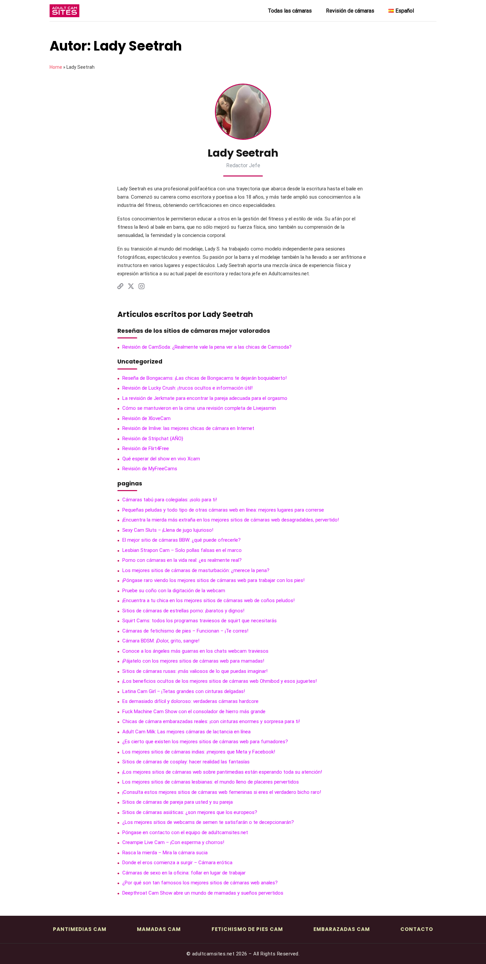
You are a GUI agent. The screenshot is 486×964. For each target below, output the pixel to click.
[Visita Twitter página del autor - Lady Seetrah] (131, 287)
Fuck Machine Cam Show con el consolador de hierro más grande (193, 711)
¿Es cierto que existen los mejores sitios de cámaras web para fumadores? (205, 742)
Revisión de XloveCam (146, 418)
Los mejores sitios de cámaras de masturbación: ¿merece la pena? (195, 570)
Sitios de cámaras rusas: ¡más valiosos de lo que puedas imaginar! (194, 671)
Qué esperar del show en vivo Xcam (161, 459)
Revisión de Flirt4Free (145, 448)
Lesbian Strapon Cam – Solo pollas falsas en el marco (182, 550)
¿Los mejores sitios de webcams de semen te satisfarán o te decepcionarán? (208, 822)
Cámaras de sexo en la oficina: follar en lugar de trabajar (184, 873)
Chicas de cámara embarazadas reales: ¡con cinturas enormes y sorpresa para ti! (211, 721)
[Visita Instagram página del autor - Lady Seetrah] (141, 287)
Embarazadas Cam (341, 929)
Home (56, 67)
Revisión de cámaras (350, 11)
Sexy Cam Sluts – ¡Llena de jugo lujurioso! (167, 530)
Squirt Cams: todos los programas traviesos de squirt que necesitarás (199, 621)
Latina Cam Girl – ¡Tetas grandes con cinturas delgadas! (183, 691)
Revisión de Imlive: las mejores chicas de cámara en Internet (188, 428)
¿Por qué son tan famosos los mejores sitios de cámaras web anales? (200, 883)
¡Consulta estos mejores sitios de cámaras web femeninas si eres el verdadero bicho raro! (221, 792)
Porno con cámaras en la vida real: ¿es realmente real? (182, 560)
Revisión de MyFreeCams (149, 469)
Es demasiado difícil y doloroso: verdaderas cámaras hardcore (190, 701)
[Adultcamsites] (83, 11)
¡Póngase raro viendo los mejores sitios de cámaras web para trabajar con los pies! (213, 580)
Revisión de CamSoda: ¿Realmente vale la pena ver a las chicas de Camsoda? (207, 347)
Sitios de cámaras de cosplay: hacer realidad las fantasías (186, 762)
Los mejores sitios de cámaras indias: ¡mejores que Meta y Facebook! (198, 752)
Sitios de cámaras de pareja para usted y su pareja (177, 802)
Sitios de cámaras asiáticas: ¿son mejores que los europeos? (189, 812)
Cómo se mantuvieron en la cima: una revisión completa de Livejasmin (199, 408)
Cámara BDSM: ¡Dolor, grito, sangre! (160, 641)
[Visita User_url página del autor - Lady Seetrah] (120, 287)
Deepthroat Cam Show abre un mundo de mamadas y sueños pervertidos (202, 893)
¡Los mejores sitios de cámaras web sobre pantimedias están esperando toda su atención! (222, 772)
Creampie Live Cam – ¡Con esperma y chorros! (173, 842)
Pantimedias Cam (79, 929)
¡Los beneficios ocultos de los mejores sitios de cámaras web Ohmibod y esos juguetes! (219, 681)
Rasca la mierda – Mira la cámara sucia (165, 853)
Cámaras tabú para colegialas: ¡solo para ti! (169, 500)
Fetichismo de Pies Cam (247, 929)
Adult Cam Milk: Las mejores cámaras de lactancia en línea (186, 732)
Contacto (416, 929)
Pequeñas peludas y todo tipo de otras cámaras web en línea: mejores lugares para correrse (223, 510)
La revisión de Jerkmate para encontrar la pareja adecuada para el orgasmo (204, 398)
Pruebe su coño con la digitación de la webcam (173, 591)
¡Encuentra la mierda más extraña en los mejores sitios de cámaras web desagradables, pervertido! (230, 520)
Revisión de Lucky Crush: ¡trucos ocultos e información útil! (187, 388)
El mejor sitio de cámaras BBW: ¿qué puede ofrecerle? (181, 540)
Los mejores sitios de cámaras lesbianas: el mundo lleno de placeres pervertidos (210, 782)
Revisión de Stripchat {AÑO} (152, 439)
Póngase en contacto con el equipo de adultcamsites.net (185, 832)
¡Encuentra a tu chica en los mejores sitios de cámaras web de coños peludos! (208, 600)
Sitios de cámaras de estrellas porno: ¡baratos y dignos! (183, 611)
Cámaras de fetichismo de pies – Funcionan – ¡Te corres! (185, 631)
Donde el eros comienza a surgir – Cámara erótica (177, 863)
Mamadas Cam (159, 929)
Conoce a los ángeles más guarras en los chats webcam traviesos (195, 651)
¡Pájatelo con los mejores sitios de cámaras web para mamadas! (193, 661)
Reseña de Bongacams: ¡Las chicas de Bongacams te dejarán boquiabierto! (204, 378)
